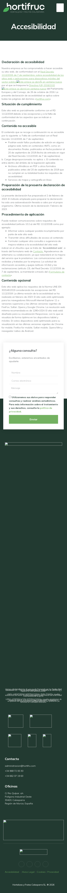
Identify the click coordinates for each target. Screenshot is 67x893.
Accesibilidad (12, 871)
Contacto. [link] (38, 251)
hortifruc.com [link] (43, 98)
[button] (60, 7)
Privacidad (53, 871)
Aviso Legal (28, 871)
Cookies (41, 871)
